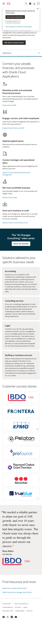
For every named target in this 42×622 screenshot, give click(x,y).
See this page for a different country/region (19, 27)
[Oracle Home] (9, 3)
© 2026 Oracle (6, 603)
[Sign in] (34, 3)
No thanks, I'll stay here (13, 22)
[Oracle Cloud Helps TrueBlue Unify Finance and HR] (21, 493)
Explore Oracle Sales (9, 197)
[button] (3, 3)
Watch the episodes (21, 244)
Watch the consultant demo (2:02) (14, 588)
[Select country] (30, 3)
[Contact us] (38, 3)
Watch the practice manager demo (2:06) (17, 592)
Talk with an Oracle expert (14, 42)
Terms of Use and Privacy (21, 603)
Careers (25, 607)
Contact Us (30, 611)
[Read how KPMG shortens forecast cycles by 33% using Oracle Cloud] (21, 425)
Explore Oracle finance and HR (13, 128)
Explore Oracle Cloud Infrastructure (15, 223)
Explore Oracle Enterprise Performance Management (16, 173)
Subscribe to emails (7, 611)
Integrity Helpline (19, 611)
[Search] (26, 3)
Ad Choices (18, 607)
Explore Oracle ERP (9, 105)
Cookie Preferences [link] (7, 607)
